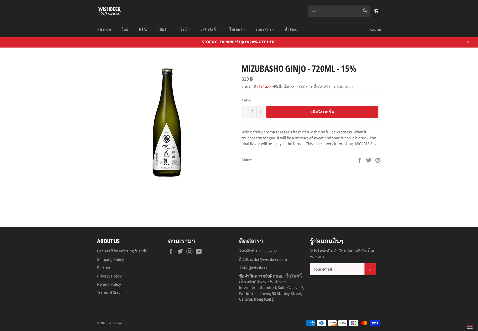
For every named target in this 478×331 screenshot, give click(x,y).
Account (375, 29)
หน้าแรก (104, 29)
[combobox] (339, 11)
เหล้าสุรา (264, 29)
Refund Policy (109, 284)
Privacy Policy (109, 276)
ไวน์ (184, 29)
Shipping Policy (110, 260)
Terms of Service (111, 293)
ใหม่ (125, 29)
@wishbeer (258, 268)
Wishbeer (115, 323)
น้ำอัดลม (292, 29)
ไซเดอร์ (236, 29)
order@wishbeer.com (268, 260)
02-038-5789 (266, 251)
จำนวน (246, 101)
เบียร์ (162, 29)
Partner (103, 268)
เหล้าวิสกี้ (209, 29)
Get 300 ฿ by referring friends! (122, 251)
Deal (143, 29)
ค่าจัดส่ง (264, 87)
